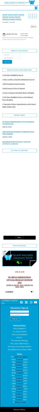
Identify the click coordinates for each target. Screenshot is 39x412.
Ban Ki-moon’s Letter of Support (14, 88)
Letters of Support (19, 150)
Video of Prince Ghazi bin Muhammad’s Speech (19, 79)
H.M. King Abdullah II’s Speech (13, 75)
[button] (36, 8)
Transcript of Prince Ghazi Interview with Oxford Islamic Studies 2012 (19, 105)
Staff (7, 175)
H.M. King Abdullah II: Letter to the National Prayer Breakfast (17, 98)
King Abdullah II (20, 328)
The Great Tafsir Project (19, 343)
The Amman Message (19, 340)
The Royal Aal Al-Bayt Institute (19, 347)
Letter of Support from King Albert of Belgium (19, 93)
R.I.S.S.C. (19, 337)
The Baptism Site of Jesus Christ (19, 349)
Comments (9, 292)
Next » (19, 237)
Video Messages (19, 245)
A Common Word (19, 331)
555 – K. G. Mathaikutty (16, 162)
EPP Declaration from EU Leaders (14, 84)
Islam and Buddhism (19, 334)
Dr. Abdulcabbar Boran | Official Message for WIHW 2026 (19, 280)
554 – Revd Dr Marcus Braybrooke (16, 189)
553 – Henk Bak (13, 214)
